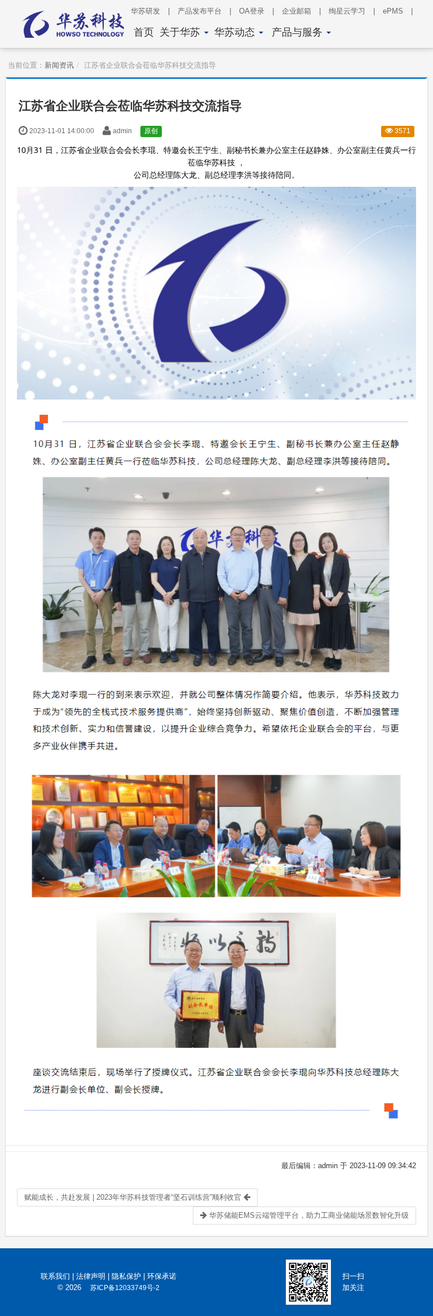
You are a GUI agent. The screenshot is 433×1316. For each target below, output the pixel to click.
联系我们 (55, 1276)
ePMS (398, 11)
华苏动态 (236, 32)
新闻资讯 (59, 65)
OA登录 (256, 11)
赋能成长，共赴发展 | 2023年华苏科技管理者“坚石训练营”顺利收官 (134, 1197)
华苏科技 (219, 162)
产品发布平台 (204, 11)
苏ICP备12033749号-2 (125, 1288)
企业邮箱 (301, 11)
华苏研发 (150, 11)
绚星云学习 (352, 11)
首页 (144, 32)
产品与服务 (298, 32)
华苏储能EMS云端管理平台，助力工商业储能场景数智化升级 (308, 1215)
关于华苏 (181, 32)
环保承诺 (161, 1276)
